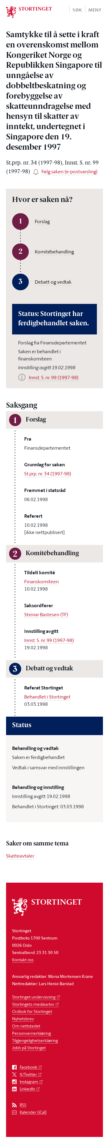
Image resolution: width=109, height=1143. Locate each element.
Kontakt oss (23, 959)
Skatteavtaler (20, 855)
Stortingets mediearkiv (33, 1004)
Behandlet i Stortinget (47, 696)
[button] (77, 9)
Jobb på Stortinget (29, 1047)
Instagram (29, 1082)
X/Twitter (28, 1074)
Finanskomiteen (41, 581)
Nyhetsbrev (23, 1018)
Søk (77, 10)
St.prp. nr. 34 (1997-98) (47, 473)
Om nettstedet (26, 1026)
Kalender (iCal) (33, 1112)
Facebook (28, 1067)
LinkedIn (27, 1089)
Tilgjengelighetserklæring (35, 1040)
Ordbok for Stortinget (32, 1011)
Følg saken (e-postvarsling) (69, 171)
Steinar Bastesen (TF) (46, 614)
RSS (23, 1105)
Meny (94, 10)
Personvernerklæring (31, 1033)
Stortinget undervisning (33, 997)
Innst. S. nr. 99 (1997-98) (49, 640)
